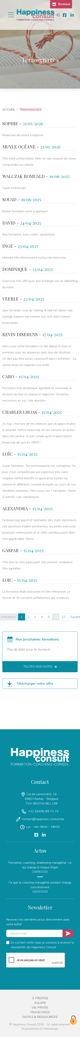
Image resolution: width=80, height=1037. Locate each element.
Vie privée (40, 1007)
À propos (40, 998)
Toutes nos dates (37, 666)
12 (63, 617)
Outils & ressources (40, 1017)
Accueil (8, 109)
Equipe (40, 1003)
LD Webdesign (48, 1029)
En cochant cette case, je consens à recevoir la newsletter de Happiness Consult (42, 944)
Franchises (40, 1012)
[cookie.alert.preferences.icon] (73, 1020)
